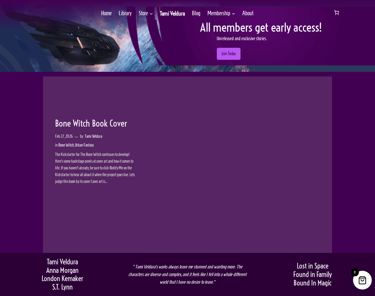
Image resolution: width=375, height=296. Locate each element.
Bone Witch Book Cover (91, 123)
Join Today (228, 53)
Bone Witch (66, 145)
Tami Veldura (172, 13)
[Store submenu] (151, 13)
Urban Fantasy (84, 145)
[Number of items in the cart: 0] (336, 12)
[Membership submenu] (233, 13)
